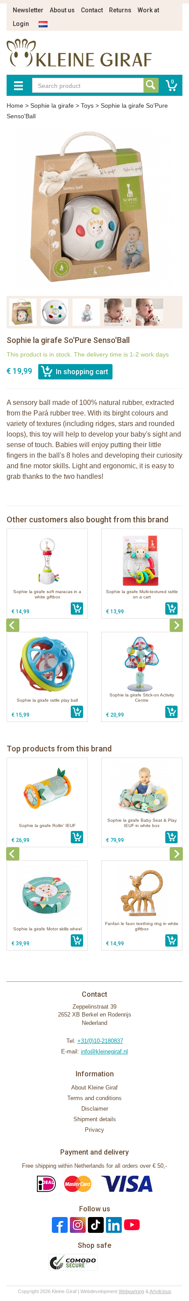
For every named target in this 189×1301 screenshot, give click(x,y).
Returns (120, 10)
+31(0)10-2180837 (100, 1041)
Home (15, 105)
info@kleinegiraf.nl (104, 1051)
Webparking (131, 1291)
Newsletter (28, 10)
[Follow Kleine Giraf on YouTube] (131, 1224)
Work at (148, 10)
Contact (92, 10)
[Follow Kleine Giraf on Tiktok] (95, 1224)
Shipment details (94, 1119)
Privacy (94, 1129)
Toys (87, 105)
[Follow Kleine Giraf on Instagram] (77, 1224)
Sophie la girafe (52, 105)
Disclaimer (94, 1108)
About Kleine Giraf (94, 1087)
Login (21, 23)
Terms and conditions (94, 1098)
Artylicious (160, 1291)
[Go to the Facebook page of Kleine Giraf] (59, 1224)
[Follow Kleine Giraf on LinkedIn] (113, 1224)
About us (62, 10)
